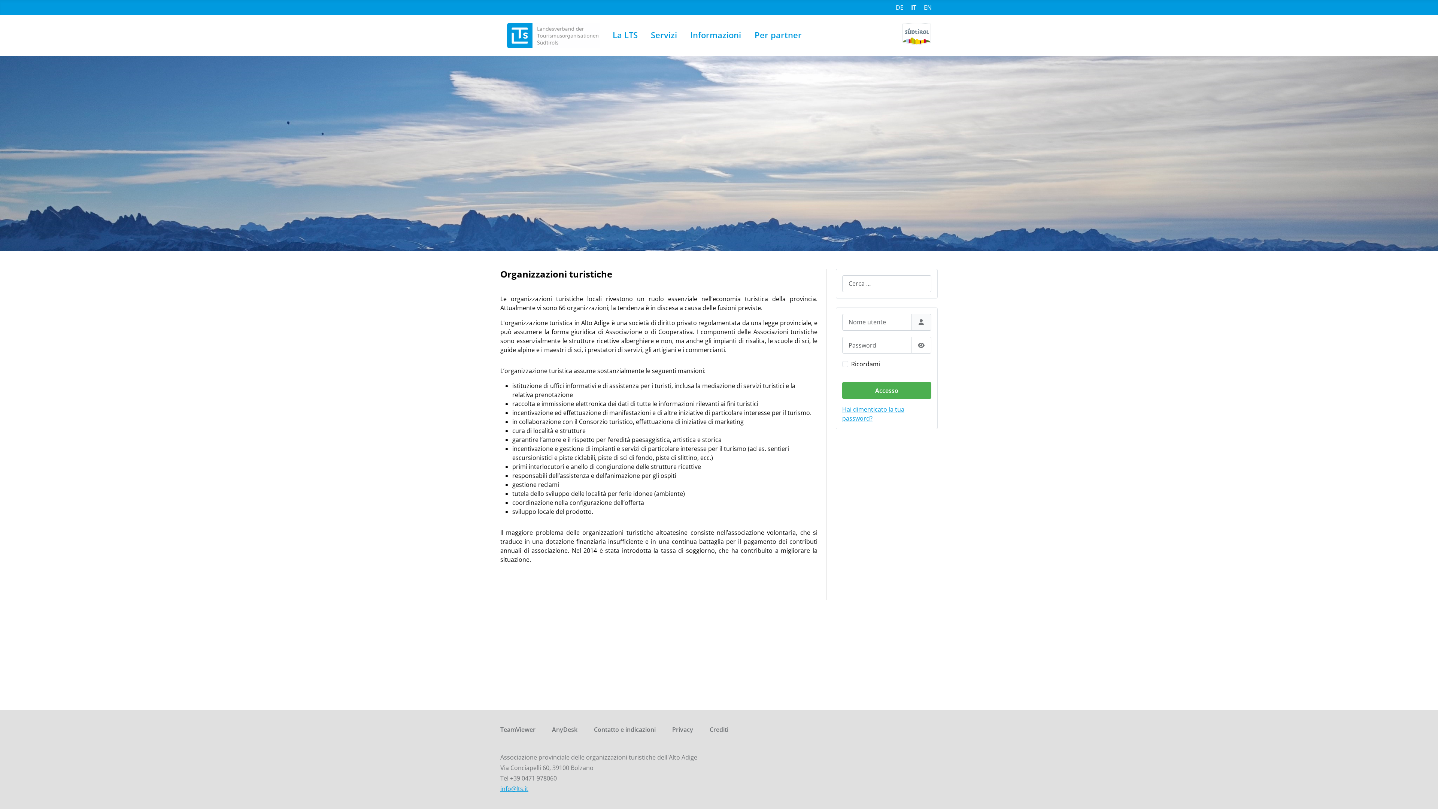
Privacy (682, 729)
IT (913, 7)
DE (900, 7)
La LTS (625, 35)
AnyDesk (564, 729)
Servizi (664, 35)
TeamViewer (518, 729)
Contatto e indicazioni (625, 729)
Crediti (719, 729)
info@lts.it (514, 789)
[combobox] (886, 283)
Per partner (778, 35)
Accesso (886, 391)
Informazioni (715, 35)
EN (928, 7)
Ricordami (865, 364)
